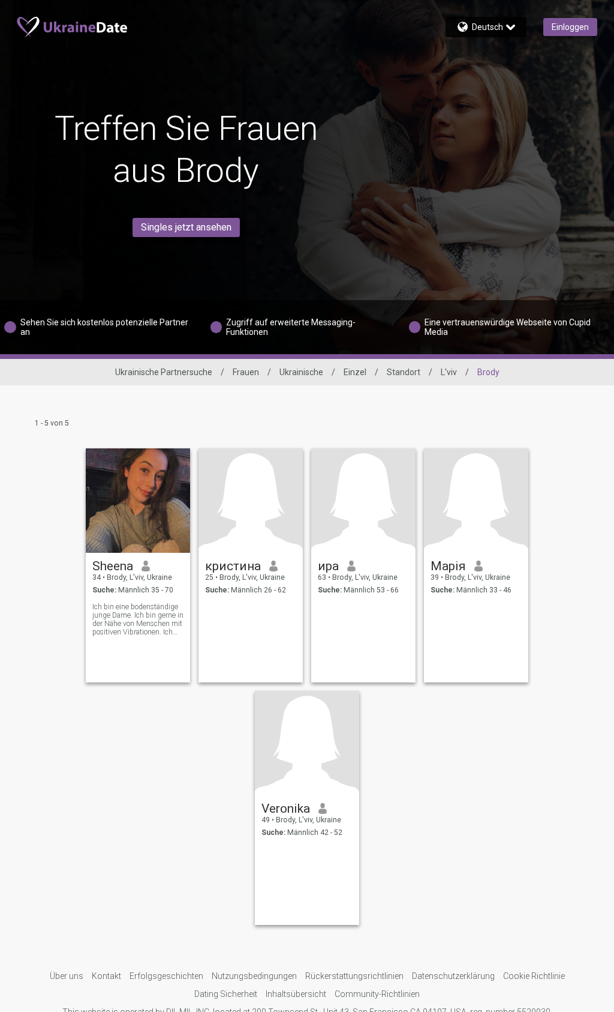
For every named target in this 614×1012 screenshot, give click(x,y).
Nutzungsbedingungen (254, 976)
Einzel (355, 372)
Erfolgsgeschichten (166, 976)
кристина (233, 566)
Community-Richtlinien (377, 994)
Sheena (112, 566)
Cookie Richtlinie (534, 976)
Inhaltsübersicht (296, 994)
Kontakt (106, 976)
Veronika (285, 808)
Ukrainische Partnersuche (163, 372)
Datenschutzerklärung (453, 976)
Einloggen (570, 27)
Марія (448, 566)
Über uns (66, 976)
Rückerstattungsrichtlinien (354, 976)
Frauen (246, 372)
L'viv (449, 372)
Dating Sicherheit (225, 994)
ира (328, 566)
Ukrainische (301, 372)
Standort (403, 372)
